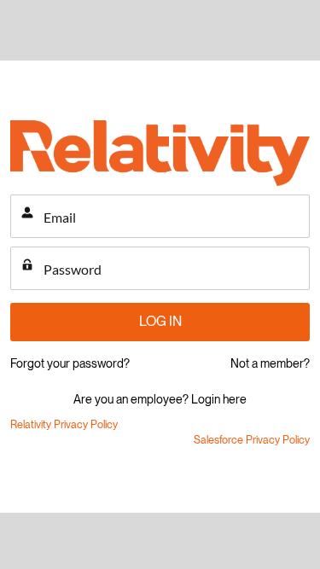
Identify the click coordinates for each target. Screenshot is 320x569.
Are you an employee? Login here (160, 399)
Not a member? (270, 363)
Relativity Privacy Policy (64, 424)
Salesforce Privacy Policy (252, 439)
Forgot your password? (70, 363)
